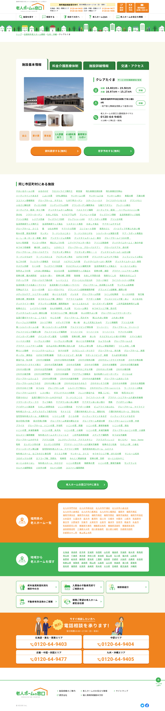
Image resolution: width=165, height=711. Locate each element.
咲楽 (116, 392)
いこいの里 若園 (74, 425)
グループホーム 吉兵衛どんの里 (98, 284)
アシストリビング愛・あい (116, 298)
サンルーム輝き (81, 308)
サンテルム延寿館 (125, 284)
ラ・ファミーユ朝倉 (133, 387)
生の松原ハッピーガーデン (106, 373)
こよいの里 (47, 195)
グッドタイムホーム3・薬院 (128, 261)
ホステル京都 (22, 266)
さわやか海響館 (109, 364)
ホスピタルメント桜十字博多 (113, 336)
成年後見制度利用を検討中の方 (38, 587)
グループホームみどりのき (28, 383)
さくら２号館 (60, 453)
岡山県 (93, 562)
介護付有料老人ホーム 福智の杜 (89, 411)
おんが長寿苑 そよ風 (60, 308)
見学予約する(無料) (109, 151)
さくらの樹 (73, 416)
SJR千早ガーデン (74, 200)
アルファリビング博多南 (81, 327)
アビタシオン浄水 (64, 256)
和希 (18, 444)
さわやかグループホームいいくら (105, 387)
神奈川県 (92, 555)
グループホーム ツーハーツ (125, 327)
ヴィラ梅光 (47, 402)
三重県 (99, 559)
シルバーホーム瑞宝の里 (107, 233)
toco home (137, 439)
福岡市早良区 (137, 515)
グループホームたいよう (27, 378)
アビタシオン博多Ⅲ (61, 252)
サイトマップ (122, 690)
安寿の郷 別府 (97, 458)
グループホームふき (123, 341)
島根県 (84, 562)
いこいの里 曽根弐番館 (109, 463)
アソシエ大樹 (127, 322)
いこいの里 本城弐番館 (97, 430)
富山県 (109, 555)
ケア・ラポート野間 (97, 219)
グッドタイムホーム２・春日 (87, 238)
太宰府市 (94, 522)
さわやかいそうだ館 (99, 383)
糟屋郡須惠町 (114, 525)
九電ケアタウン (105, 205)
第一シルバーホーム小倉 (27, 327)
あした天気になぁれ (92, 322)
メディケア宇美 (63, 322)
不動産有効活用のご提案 (40, 601)
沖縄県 (134, 566)
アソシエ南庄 (22, 219)
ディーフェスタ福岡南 (26, 322)
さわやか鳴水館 (135, 359)
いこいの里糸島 (65, 406)
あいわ (93, 336)
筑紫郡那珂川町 (70, 525)
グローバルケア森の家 (42, 280)
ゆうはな (40, 387)
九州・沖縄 (52, 34)
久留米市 (77, 518)
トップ (19, 34)
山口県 (109, 562)
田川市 (103, 518)
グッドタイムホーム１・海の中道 (127, 242)
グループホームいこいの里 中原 (123, 420)
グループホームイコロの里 (118, 238)
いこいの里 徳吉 (120, 425)
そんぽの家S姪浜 (119, 355)
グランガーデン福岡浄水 (83, 205)
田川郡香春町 (98, 529)
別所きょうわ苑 (23, 270)
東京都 (82, 555)
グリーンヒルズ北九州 (82, 280)
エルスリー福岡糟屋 (25, 434)
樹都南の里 (89, 463)
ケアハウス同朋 (69, 228)
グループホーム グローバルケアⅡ (32, 252)
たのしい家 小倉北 (129, 444)
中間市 (119, 518)
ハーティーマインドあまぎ (94, 416)
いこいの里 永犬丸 (51, 430)
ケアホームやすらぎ (111, 223)
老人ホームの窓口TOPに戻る (82, 484)
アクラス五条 (48, 439)
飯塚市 (95, 518)
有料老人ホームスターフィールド (53, 434)
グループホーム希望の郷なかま (64, 420)
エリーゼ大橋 (38, 289)
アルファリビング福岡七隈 (28, 331)
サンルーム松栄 (132, 453)
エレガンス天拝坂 (52, 444)
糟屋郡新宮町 (128, 525)
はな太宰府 (53, 228)
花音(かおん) (22, 397)
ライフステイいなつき (116, 200)
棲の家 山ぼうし (42, 247)
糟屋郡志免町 (100, 525)
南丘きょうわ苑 (57, 242)
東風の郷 (129, 195)
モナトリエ (66, 411)
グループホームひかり (26, 392)
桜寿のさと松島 (109, 444)
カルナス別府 (56, 467)
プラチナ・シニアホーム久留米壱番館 (125, 397)
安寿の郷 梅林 (79, 336)
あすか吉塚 (63, 350)
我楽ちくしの (110, 275)
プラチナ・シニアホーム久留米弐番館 (81, 444)
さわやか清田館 (137, 383)
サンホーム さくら (79, 453)
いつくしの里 (58, 416)
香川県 (125, 562)
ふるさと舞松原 (23, 205)
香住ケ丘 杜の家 (24, 359)
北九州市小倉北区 (120, 508)
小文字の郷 (41, 467)
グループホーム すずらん (50, 200)
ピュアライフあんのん (104, 406)
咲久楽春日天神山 (114, 191)
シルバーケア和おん (77, 387)
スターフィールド (94, 200)
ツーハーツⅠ (103, 327)
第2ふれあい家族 (100, 317)
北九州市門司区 (70, 508)
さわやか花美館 (73, 364)
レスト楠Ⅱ (45, 392)
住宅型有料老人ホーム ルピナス (98, 448)
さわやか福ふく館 (52, 383)
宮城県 (91, 552)
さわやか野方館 (49, 378)
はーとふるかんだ (80, 303)
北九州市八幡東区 (89, 511)
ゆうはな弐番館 (119, 434)
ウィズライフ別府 (56, 219)
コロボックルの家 (24, 458)
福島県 (115, 552)
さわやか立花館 (63, 369)
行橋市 (111, 518)
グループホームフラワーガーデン (116, 312)
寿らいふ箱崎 (22, 350)
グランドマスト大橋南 (64, 392)
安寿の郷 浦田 (101, 270)
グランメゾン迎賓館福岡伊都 (81, 289)
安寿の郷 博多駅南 (25, 298)
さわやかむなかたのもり (75, 383)
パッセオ (74, 294)
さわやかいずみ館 (104, 369)
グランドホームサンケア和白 (105, 256)
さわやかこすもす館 (83, 369)
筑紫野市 (137, 518)
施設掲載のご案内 (67, 690)
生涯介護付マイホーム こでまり (31, 317)
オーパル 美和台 (24, 355)
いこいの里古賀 (73, 463)
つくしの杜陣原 (111, 294)
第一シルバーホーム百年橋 (54, 327)
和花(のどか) (128, 392)
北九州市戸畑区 (103, 508)
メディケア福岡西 (100, 434)
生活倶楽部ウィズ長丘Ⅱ (105, 266)
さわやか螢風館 (43, 359)
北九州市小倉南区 (71, 511)
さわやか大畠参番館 (69, 378)
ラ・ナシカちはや (24, 256)
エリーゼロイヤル (56, 289)
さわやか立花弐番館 (43, 369)
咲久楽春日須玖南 (94, 191)
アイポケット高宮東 (25, 406)
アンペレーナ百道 (88, 214)
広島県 (101, 562)
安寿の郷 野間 (63, 275)
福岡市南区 (97, 515)
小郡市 (127, 518)
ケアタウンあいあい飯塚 (67, 402)
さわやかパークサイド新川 (28, 364)
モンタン (44, 233)
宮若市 (119, 522)
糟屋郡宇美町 (85, 525)
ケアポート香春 (83, 406)
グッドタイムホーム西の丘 (60, 209)
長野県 (66, 559)
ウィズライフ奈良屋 (53, 266)
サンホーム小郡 (78, 195)
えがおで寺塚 (82, 256)
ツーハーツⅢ (92, 331)
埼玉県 (66, 555)
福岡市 (121, 511)
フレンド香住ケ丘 (86, 392)
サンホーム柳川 (114, 195)
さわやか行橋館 (91, 364)
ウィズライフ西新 (108, 214)
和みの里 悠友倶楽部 (26, 233)
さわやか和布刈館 (86, 359)
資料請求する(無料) (56, 151)
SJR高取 (64, 336)
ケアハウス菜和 (125, 331)
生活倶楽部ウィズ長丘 (52, 223)
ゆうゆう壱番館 (23, 247)
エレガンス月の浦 (32, 444)
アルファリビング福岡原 (55, 331)
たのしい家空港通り (106, 345)
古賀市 (103, 522)
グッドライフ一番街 (25, 303)
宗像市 (84, 522)
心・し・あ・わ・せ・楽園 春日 (31, 238)
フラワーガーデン (34, 214)
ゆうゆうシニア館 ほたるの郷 (107, 453)
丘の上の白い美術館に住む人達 (60, 345)
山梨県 (134, 555)
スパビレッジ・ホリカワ (83, 350)
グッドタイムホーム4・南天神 (98, 261)
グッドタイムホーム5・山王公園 (115, 252)
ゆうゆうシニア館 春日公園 (64, 312)
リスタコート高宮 (74, 223)
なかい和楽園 (22, 242)
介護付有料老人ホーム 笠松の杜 (124, 411)
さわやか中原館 (119, 383)
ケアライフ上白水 (74, 298)
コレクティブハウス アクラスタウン (75, 439)
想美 (110, 402)
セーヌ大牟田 (128, 294)
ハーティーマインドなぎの (122, 416)
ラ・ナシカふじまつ (61, 233)
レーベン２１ (62, 280)
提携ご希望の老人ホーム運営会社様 (85, 601)
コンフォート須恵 (87, 228)
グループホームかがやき (27, 439)
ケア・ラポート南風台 (132, 233)
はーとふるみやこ (116, 458)
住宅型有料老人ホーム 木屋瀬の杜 (32, 416)
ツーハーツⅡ (108, 331)
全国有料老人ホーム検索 (34, 34)
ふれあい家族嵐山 (42, 270)
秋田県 (99, 552)
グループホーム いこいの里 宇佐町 (45, 425)
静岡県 (82, 559)
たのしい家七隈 (86, 345)
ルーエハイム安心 (128, 266)
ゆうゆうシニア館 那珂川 (50, 298)
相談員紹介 (123, 587)
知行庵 (141, 294)
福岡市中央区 (83, 515)
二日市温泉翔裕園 (80, 434)
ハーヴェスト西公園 (63, 341)
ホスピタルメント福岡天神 (78, 266)
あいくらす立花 (59, 294)
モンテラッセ (130, 463)
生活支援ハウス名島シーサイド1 (64, 284)
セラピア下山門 (69, 214)
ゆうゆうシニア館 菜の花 (104, 308)
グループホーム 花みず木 (76, 317)
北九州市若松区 (86, 508)
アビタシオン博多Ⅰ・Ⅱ (85, 252)
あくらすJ (122, 439)
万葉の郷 (141, 195)
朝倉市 (127, 522)
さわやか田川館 (23, 369)
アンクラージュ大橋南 (60, 238)
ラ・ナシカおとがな (83, 233)
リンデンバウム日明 (59, 205)
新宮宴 (79, 191)
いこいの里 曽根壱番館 (97, 425)
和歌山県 (67, 562)
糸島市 (136, 522)
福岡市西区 (109, 515)
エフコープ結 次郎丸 (46, 458)
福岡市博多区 (69, 515)
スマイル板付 (136, 336)
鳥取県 (76, 562)
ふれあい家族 (117, 317)
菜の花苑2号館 (23, 420)
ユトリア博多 (46, 322)
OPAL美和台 (61, 195)
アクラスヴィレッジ (105, 439)
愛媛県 (134, 562)
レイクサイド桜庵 (38, 308)
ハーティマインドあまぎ (27, 195)
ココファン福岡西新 (75, 467)
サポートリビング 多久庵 (69, 355)
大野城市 (75, 522)
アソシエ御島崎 (101, 242)
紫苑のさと (105, 228)
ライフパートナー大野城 (123, 280)
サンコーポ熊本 (39, 242)
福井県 (125, 555)
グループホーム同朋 (91, 294)
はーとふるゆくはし (25, 463)
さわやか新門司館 (42, 373)
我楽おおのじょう (128, 275)
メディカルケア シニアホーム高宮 (32, 294)
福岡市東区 (131, 511)
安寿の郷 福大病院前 (26, 275)
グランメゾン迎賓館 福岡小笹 (112, 289)
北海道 (66, 552)
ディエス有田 (40, 205)
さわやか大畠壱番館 (91, 378)
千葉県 (74, 555)
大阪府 (123, 559)
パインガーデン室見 (47, 336)
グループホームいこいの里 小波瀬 (128, 430)
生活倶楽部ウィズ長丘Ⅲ (79, 270)
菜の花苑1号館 (40, 420)
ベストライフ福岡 (84, 209)
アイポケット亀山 (124, 402)
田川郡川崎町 (112, 529)
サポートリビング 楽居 (97, 355)
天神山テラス (22, 289)
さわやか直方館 (23, 373)
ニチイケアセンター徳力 (79, 242)
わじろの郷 (55, 317)
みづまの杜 (137, 298)
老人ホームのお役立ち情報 (95, 690)
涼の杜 (19, 214)
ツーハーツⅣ (76, 331)
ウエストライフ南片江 (62, 191)
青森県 (74, 552)
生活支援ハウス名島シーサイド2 (31, 284)
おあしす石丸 (52, 214)
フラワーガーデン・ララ (27, 402)
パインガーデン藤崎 (25, 336)
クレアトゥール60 (76, 219)
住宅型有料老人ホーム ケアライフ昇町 (60, 448)
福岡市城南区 (122, 515)
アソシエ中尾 (116, 219)
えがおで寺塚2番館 (45, 355)
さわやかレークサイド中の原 (111, 359)
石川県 (117, 555)
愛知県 (91, 559)
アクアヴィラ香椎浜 (81, 373)
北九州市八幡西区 (108, 511)
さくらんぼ (127, 373)
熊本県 (99, 566)
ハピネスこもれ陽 (72, 261)
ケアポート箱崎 (93, 298)
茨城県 (123, 552)
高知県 (66, 566)
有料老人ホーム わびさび (50, 463)
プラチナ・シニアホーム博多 (125, 270)
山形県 (107, 552)
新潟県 (101, 555)
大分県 (107, 566)
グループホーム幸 (56, 387)
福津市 (111, 522)
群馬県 (140, 552)
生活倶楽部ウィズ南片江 (27, 223)
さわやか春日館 (123, 369)
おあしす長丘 (92, 223)
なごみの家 (21, 261)
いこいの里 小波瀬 (73, 430)
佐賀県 (82, 566)
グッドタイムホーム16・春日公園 (31, 312)
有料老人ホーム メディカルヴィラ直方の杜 (36, 411)
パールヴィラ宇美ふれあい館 (126, 228)
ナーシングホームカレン (43, 350)
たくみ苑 (36, 266)
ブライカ (20, 425)
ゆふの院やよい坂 (89, 312)
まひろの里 (59, 270)
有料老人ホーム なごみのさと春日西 (33, 453)
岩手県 (82, 552)
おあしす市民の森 (92, 275)
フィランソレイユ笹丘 (132, 256)
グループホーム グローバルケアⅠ (84, 247)
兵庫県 (132, 559)
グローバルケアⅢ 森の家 (116, 247)
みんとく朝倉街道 (78, 458)
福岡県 (74, 566)
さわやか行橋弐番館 (129, 364)
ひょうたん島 (104, 341)
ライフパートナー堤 (95, 397)
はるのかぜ (43, 191)
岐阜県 (74, 559)
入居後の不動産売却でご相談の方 (83, 587)
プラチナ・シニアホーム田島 (29, 345)
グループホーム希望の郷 (93, 420)
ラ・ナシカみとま (44, 256)
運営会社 (63, 695)
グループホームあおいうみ (116, 378)
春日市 (66, 522)
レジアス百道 (38, 219)
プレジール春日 (123, 205)
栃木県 (132, 552)
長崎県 (91, 566)
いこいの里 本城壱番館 (27, 430)
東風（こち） (104, 392)
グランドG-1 (136, 200)
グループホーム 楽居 (134, 350)
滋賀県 (107, 559)
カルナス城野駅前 (24, 467)
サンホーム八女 (96, 195)
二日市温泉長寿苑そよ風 (127, 303)
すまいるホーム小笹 (25, 191)
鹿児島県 (124, 566)
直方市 (86, 518)
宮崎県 (115, 566)
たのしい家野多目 (46, 406)
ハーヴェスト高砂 (42, 341)
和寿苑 (63, 458)
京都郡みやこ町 (70, 532)
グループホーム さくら (27, 228)
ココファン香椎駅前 (25, 200)
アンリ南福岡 (112, 322)
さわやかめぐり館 (24, 387)
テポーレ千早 (22, 280)
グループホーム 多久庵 (109, 350)
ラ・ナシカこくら (74, 397)
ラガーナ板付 (102, 280)
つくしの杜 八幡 (127, 345)
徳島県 (117, 562)
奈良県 (140, 559)
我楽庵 (77, 275)
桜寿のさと (21, 308)
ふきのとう (59, 247)
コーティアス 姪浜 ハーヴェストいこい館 (118, 209)
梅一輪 (77, 322)
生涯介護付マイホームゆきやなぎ (47, 397)
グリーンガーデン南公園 (27, 448)
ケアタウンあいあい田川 (93, 402)
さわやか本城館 (61, 373)
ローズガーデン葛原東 (103, 303)
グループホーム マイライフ (131, 406)
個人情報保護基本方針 (93, 695)
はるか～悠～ (46, 275)
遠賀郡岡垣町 (69, 529)
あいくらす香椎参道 (85, 341)
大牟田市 (67, 518)
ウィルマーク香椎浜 (39, 261)
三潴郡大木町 (83, 529)
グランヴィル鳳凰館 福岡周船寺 (53, 303)
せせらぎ (56, 261)
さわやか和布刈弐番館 (64, 359)
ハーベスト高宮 (23, 341)
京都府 (115, 559)
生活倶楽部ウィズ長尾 (130, 214)
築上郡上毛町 (85, 532)
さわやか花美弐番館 (53, 364)
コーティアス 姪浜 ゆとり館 (30, 209)
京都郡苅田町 (126, 529)
